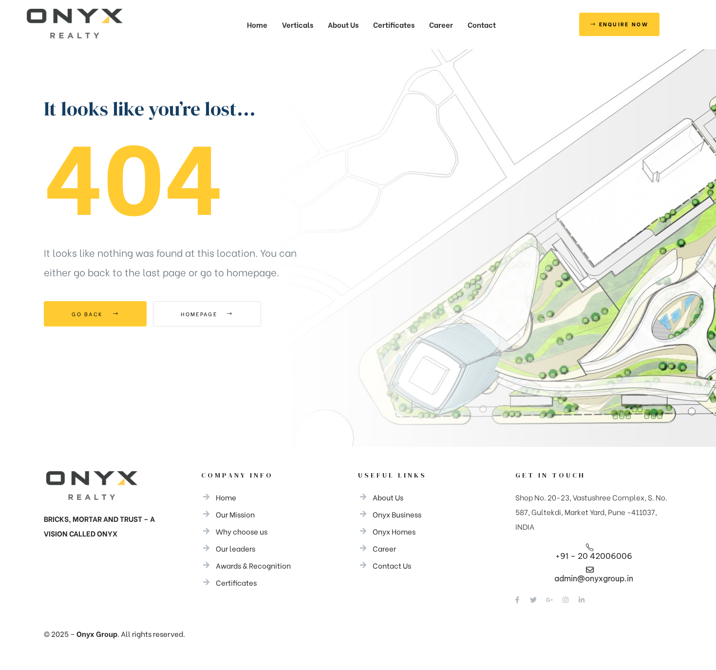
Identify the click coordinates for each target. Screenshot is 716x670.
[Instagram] (565, 600)
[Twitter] (533, 600)
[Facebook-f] (517, 600)
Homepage (200, 314)
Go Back (88, 314)
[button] (619, 25)
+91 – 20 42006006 (593, 556)
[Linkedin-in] (581, 600)
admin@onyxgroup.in (593, 578)
